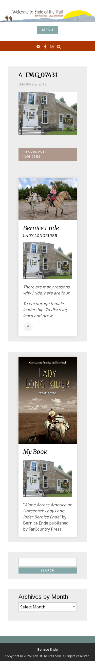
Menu (47, 29)
